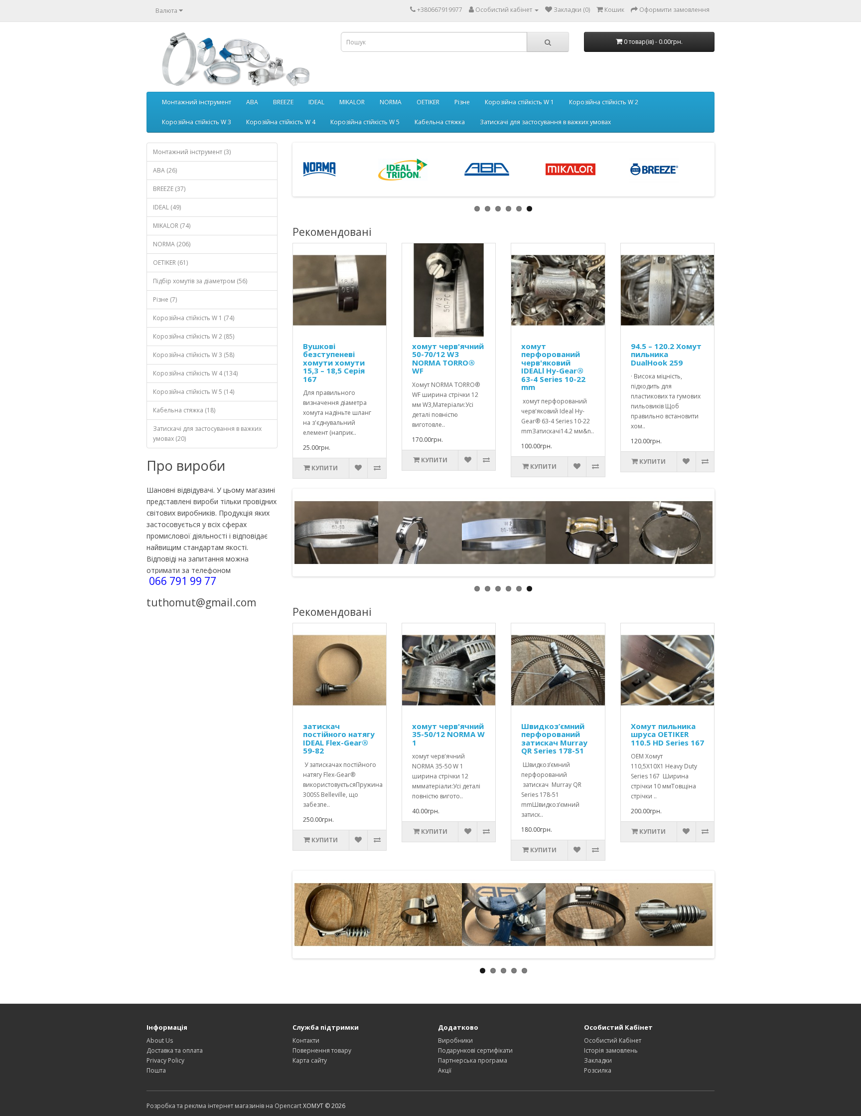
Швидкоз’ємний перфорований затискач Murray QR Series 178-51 (554, 738)
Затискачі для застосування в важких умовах (545, 122)
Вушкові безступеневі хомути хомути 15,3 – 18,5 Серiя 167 (334, 362)
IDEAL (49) (167, 207)
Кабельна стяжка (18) (184, 410)
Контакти (305, 1040)
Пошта (156, 1070)
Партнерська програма (472, 1060)
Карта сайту (309, 1060)
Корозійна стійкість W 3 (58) (193, 355)
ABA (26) (165, 170)
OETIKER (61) (170, 262)
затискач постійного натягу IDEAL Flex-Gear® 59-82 (339, 738)
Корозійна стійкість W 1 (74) (193, 318)
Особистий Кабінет (612, 1040)
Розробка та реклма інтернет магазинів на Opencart (223, 1106)
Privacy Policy (165, 1060)
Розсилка (597, 1070)
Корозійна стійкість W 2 (603, 102)
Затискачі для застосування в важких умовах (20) (207, 433)
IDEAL (316, 102)
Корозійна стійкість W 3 (196, 122)
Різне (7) (165, 299)
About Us (159, 1040)
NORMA (391, 102)
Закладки (598, 1060)
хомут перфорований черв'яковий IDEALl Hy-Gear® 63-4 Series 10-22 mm (553, 366)
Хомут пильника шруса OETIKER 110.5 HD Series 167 (667, 734)
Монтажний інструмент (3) (192, 152)
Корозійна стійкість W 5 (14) (193, 391)
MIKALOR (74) (171, 225)
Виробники (455, 1040)
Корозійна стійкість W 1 (519, 102)
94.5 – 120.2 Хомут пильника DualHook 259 (666, 354)
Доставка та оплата (174, 1050)
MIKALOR (352, 102)
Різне (462, 102)
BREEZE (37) (169, 189)
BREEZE (283, 102)
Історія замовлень (611, 1050)
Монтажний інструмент (196, 102)
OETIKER (428, 102)
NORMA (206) (171, 244)
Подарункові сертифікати (475, 1050)
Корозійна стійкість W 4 (280, 122)
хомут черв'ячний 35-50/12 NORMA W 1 (448, 734)
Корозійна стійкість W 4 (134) (195, 373)
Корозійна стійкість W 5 (365, 122)
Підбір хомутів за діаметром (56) (200, 281)
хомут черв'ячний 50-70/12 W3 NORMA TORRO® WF (448, 358)
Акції (444, 1070)
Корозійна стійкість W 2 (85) (193, 336)
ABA (252, 102)
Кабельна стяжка (440, 122)
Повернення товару (321, 1050)
